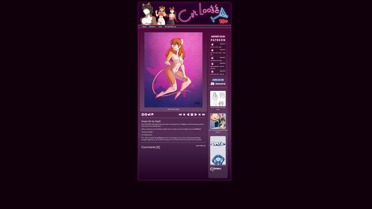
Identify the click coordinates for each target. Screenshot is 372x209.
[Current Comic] (203, 115)
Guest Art (218, 132)
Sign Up (202, 145)
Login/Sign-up (171, 26)
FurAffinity (197, 129)
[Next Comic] (196, 115)
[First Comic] (180, 115)
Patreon (184, 124)
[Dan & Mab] (218, 150)
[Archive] (192, 115)
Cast (160, 26)
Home (144, 26)
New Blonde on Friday (216, 60)
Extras (218, 109)
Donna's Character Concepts (218, 107)
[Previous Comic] (188, 115)
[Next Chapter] (199, 115)
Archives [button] (152, 26)
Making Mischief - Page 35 (217, 74)
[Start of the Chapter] (184, 115)
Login (198, 145)
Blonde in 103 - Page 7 (216, 47)
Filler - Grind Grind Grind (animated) (218, 130)
